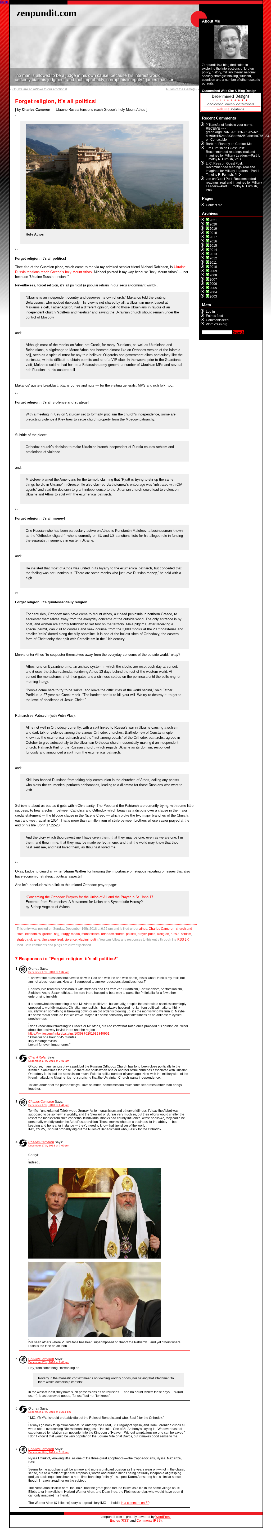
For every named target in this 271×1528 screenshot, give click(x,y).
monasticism (91, 934)
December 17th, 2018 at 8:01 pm (48, 1362)
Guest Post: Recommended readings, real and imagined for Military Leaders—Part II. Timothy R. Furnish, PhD (233, 153)
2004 (213, 292)
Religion (163, 934)
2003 (213, 296)
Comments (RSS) (149, 1520)
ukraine (34, 939)
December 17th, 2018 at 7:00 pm (48, 1145)
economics (33, 934)
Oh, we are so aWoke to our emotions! (39, 89)
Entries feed (214, 316)
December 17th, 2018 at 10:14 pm (49, 1411)
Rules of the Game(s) (181, 89)
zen (208, 179)
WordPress (163, 1517)
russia (175, 934)
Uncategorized (52, 939)
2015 (213, 245)
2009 (213, 271)
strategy (22, 939)
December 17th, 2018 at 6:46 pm (48, 1105)
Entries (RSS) (119, 1520)
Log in (210, 311)
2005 (213, 288)
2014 (213, 250)
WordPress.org (216, 324)
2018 (213, 233)
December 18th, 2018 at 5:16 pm (48, 1452)
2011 (213, 262)
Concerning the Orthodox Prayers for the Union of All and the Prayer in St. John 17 (90, 897)
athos (143, 929)
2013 (213, 254)
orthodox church (112, 934)
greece (47, 934)
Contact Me (218, 139)
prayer (142, 934)
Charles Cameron (161, 929)
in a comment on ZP (135, 1503)
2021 (213, 220)
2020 (213, 224)
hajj (56, 934)
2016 (213, 241)
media (75, 934)
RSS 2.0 (183, 939)
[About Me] (231, 42)
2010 (213, 267)
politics (131, 934)
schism (186, 934)
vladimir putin (88, 939)
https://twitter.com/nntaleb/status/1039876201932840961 (69, 1033)
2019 (213, 229)
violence (71, 939)
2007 (213, 279)
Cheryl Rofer (37, 1057)
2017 (213, 237)
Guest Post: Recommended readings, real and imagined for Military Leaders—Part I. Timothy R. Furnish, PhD (234, 184)
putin (151, 934)
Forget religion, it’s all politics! (56, 101)
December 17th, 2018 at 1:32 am (48, 972)
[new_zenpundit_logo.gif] (230, 111)
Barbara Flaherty (218, 144)
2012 (213, 258)
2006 (213, 284)
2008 (213, 275)
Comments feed (217, 320)
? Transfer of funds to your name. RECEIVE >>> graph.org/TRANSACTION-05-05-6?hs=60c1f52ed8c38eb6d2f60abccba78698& (237, 130)
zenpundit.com (46, 12)
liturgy (65, 934)
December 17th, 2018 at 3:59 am (48, 1060)
